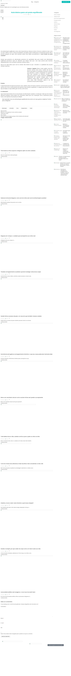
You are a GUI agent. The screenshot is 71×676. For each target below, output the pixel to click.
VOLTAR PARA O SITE (66, 1)
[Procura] (60, 2)
